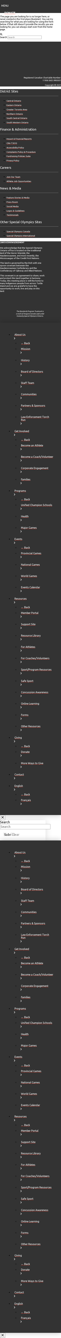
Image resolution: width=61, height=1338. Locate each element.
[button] (30, 5)
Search (3, 37)
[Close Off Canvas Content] (2, 817)
